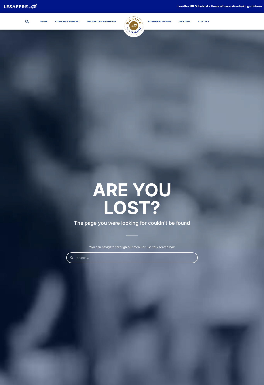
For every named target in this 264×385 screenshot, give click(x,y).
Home (44, 21)
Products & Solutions (101, 21)
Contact (203, 21)
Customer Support (67, 21)
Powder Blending (159, 21)
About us (184, 21)
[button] (27, 21)
